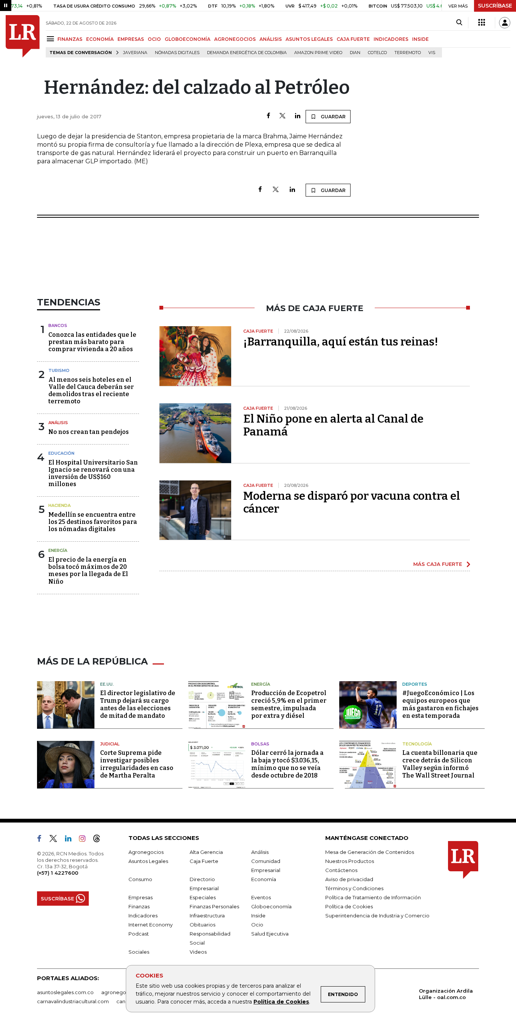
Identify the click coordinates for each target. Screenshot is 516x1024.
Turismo (59, 370)
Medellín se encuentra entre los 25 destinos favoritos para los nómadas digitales (92, 522)
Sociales (138, 952)
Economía (263, 879)
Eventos (261, 897)
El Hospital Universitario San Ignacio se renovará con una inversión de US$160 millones (93, 473)
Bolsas (260, 744)
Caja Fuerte (204, 861)
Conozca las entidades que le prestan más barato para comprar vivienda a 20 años (92, 342)
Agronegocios (146, 852)
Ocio (257, 925)
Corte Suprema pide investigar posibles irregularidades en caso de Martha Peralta (136, 764)
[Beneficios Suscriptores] (481, 23)
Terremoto (407, 52)
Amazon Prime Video (318, 52)
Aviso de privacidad (349, 879)
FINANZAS (69, 39)
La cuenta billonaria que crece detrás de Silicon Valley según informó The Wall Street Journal (439, 764)
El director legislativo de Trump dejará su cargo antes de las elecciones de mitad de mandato (137, 704)
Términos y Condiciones (354, 888)
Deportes (414, 684)
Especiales (203, 897)
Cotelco (377, 52)
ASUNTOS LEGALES (309, 39)
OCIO (154, 39)
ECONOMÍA (100, 39)
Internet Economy (150, 925)
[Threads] (100, 840)
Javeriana (135, 52)
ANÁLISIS (271, 39)
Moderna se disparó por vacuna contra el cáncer (351, 502)
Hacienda (59, 505)
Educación (61, 453)
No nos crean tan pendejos (88, 431)
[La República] (23, 36)
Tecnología (417, 744)
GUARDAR (333, 116)
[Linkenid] (71, 840)
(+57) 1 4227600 (57, 873)
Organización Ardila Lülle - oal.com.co (446, 994)
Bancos (57, 325)
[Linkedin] (297, 116)
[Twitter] (282, 116)
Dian (355, 52)
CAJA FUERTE (353, 39)
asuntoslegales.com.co (65, 992)
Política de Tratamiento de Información (373, 897)
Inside (258, 915)
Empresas (140, 897)
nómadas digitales (177, 52)
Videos (198, 952)
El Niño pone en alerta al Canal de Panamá (333, 425)
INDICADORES (391, 39)
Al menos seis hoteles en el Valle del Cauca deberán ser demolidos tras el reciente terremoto (91, 390)
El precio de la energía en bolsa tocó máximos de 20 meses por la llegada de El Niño (88, 570)
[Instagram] (85, 840)
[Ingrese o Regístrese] (504, 22)
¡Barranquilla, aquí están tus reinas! (340, 342)
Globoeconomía (271, 906)
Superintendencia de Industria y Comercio (377, 915)
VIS (431, 52)
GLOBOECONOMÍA (187, 39)
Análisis (58, 422)
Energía (57, 550)
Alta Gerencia (206, 852)
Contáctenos (341, 870)
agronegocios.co (122, 992)
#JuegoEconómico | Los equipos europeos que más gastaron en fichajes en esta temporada (440, 704)
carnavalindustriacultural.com (73, 1001)
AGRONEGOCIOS (235, 39)
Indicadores (143, 915)
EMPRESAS (130, 39)
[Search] (459, 22)
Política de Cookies (281, 1001)
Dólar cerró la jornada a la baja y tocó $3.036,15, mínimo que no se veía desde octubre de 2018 (287, 764)
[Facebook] (268, 116)
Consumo (140, 879)
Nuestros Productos (349, 861)
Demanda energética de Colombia (247, 52)
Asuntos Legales (148, 861)
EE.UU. (107, 684)
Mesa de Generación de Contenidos (369, 852)
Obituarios (202, 925)
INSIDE (420, 39)
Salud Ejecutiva (270, 934)
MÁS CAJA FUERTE (437, 564)
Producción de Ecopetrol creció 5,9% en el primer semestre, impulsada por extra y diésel (288, 704)
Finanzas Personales (214, 906)
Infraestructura (207, 915)
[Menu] (51, 39)
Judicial (109, 744)
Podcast (138, 934)
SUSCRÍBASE (495, 5)
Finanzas (139, 906)
